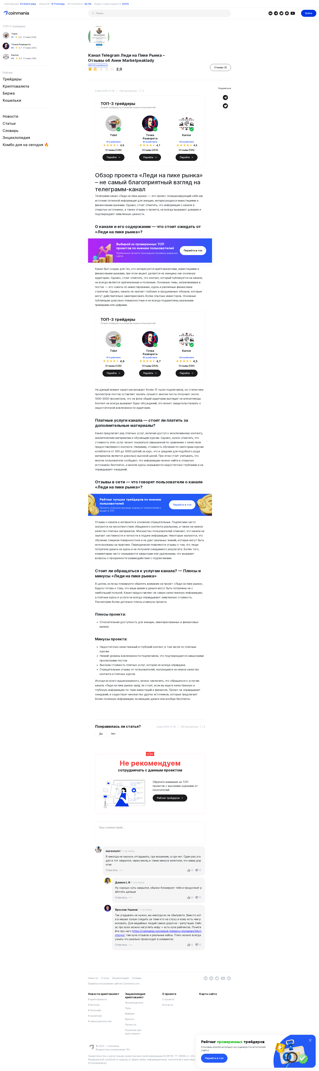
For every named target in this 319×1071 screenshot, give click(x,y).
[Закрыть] (310, 1040)
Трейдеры (12, 79)
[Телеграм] (276, 13)
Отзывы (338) (29, 37)
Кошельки (12, 100)
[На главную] (16, 13)
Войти (308, 13)
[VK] (270, 13)
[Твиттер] (281, 13)
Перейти (112, 157)
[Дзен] (287, 13)
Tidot (14, 33)
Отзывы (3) (220, 67)
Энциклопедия (16, 137)
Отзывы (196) (29, 58)
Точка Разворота (21, 44)
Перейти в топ (193, 250)
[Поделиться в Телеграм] (225, 97)
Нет (113, 733)
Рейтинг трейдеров (168, 798)
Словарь (10, 130)
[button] (121, 870)
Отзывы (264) (29, 48)
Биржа (9, 93)
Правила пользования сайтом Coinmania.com (113, 983)
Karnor (15, 55)
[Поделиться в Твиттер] (225, 105)
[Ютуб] (292, 13)
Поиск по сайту (93, 13)
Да (100, 733)
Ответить (112, 870)
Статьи (9, 123)
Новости (10, 116)
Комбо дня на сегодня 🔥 (26, 145)
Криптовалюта (16, 86)
